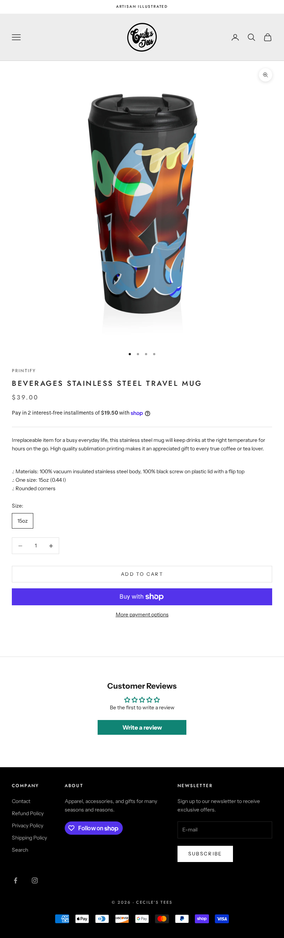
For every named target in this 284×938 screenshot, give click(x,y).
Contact (21, 801)
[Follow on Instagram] (34, 880)
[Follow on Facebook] (15, 880)
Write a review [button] (142, 727)
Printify (24, 370)
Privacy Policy (27, 825)
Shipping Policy (29, 837)
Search (20, 850)
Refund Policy (28, 813)
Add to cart (142, 574)
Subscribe (205, 853)
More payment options (142, 614)
